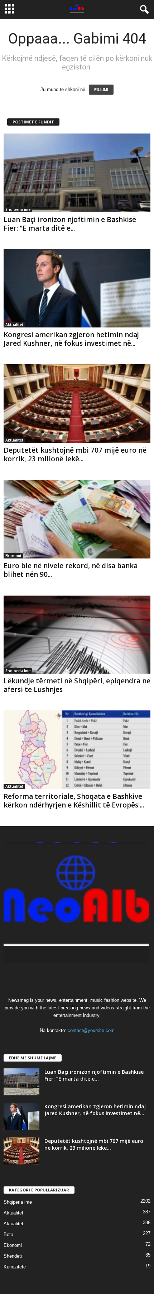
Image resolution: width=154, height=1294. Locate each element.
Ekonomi (13, 555)
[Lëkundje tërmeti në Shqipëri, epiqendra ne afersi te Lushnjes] (77, 634)
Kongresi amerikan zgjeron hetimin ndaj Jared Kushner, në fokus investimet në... (71, 339)
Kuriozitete (15, 1267)
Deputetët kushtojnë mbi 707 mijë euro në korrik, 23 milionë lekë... (75, 454)
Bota (8, 1234)
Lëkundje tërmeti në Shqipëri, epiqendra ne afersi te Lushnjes (77, 685)
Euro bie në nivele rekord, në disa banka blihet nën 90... (71, 570)
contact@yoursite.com (91, 1030)
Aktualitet (14, 324)
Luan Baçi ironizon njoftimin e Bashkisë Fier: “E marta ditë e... (70, 224)
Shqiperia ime (17, 209)
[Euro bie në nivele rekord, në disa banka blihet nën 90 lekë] (77, 519)
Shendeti (13, 1256)
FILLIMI (101, 89)
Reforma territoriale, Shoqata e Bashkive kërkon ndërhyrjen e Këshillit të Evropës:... (74, 801)
